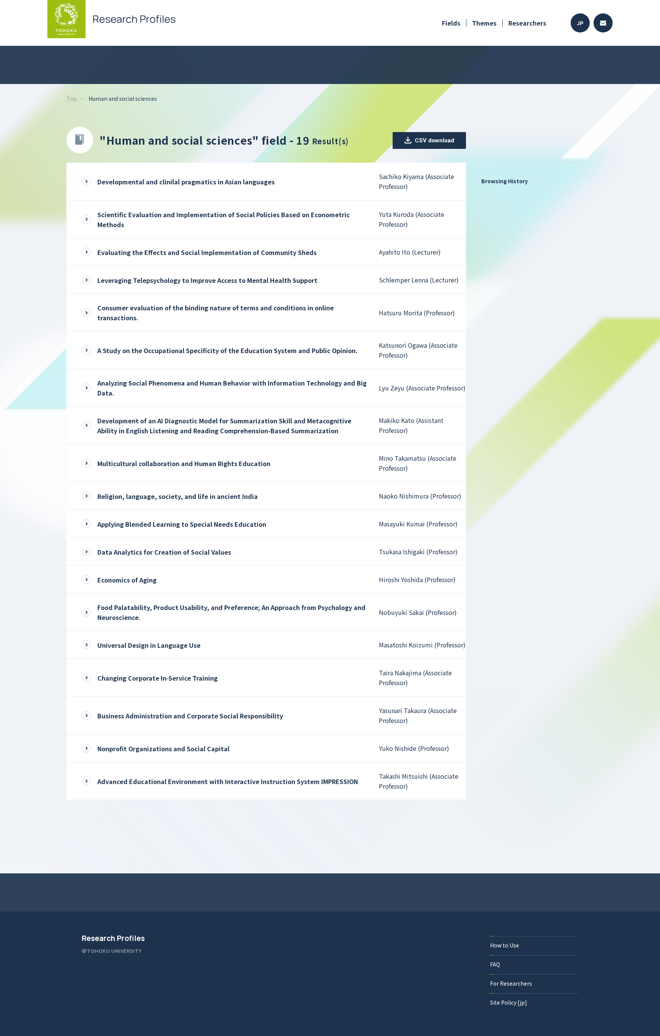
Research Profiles (113, 938)
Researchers (527, 22)
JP (580, 23)
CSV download (433, 140)
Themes (484, 22)
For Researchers (511, 983)
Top (71, 98)
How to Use (504, 945)
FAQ (495, 964)
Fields (451, 22)
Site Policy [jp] (508, 1002)
